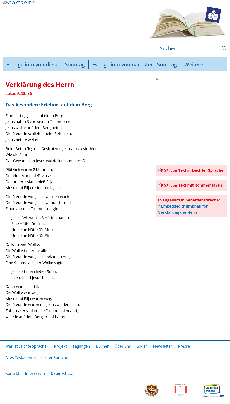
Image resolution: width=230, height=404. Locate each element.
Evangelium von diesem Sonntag (45, 64)
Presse (184, 346)
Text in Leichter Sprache (200, 170)
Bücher (102, 346)
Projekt (60, 346)
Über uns (123, 346)
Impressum (35, 373)
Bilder (142, 346)
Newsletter (162, 346)
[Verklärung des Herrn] (191, 118)
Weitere (193, 64)
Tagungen (81, 346)
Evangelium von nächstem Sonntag (134, 64)
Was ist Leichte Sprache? (26, 346)
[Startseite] (22, 15)
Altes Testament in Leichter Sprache (36, 357)
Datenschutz (62, 373)
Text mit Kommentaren (200, 185)
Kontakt (12, 373)
